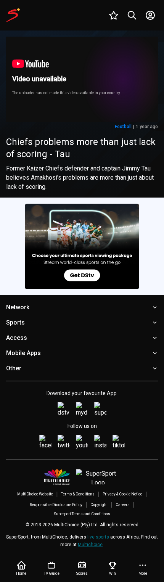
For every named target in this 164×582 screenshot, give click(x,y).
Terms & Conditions (78, 494)
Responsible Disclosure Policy (56, 505)
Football (123, 126)
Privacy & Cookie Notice (122, 494)
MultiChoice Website (35, 494)
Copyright (99, 505)
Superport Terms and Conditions (82, 514)
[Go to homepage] (13, 15)
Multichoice (90, 544)
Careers (123, 505)
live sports (98, 537)
